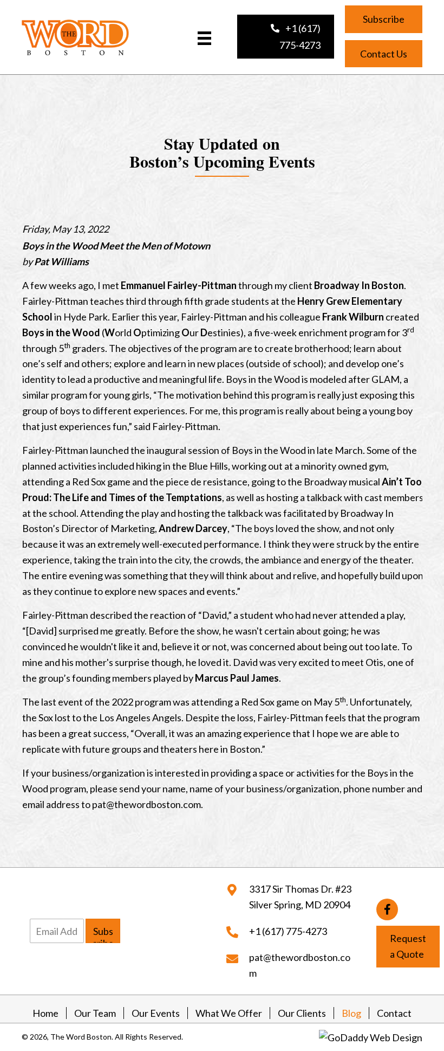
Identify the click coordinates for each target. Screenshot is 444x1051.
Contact (394, 1013)
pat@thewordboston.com (146, 804)
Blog (351, 1013)
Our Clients (302, 1013)
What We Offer (228, 1013)
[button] (285, 37)
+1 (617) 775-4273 (288, 931)
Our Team (95, 1013)
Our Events (156, 1013)
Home (45, 1013)
